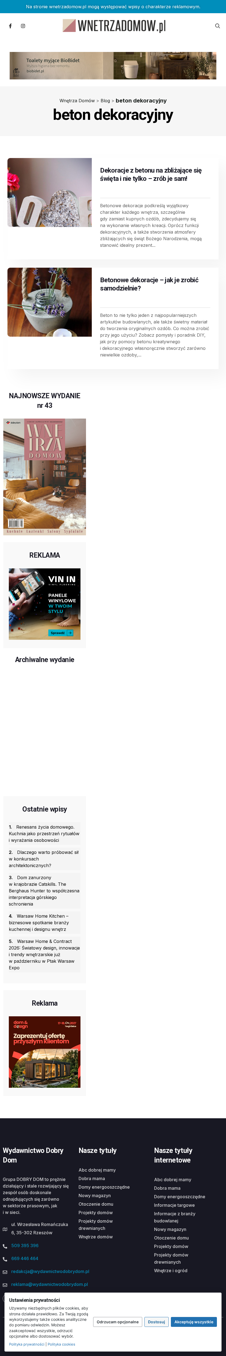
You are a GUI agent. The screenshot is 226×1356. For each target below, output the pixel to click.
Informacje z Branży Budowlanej (174, 1217)
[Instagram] (23, 26)
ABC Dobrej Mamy (97, 1170)
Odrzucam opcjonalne (118, 1321)
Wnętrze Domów (96, 1236)
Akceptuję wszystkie (193, 1321)
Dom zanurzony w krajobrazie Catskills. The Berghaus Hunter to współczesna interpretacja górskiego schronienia (44, 891)
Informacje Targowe (174, 1205)
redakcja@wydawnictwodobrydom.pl (50, 1271)
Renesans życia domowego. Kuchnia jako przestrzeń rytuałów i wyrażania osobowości (44, 833)
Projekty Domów (96, 1212)
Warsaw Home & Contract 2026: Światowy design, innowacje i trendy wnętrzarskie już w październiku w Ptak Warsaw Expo (44, 954)
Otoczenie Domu (96, 1204)
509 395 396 (25, 1245)
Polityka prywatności (26, 1344)
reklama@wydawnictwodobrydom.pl (49, 1284)
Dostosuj (156, 1321)
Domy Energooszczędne (104, 1187)
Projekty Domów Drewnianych (96, 1224)
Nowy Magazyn (95, 1195)
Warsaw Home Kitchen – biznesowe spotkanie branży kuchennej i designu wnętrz (39, 922)
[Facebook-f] (10, 26)
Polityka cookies (61, 1344)
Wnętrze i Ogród (170, 1270)
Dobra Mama (92, 1178)
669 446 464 (24, 1258)
